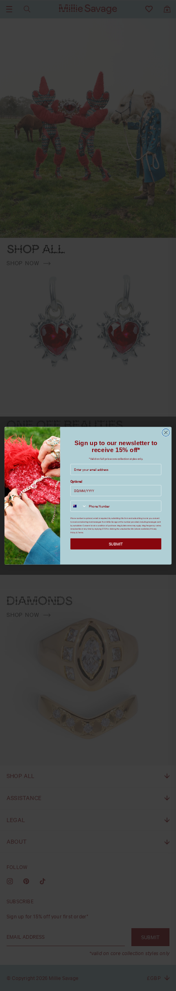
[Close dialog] (166, 432)
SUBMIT (116, 543)
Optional (76, 481)
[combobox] (79, 506)
